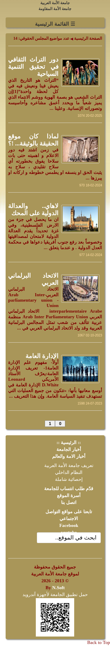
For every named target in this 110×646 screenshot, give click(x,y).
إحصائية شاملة (69, 479)
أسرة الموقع (69, 495)
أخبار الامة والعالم (68, 456)
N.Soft (58, 587)
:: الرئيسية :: (69, 442)
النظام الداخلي (68, 472)
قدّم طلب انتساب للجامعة (68, 488)
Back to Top (98, 642)
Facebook (68, 525)
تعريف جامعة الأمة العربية (68, 465)
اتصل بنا (68, 502)
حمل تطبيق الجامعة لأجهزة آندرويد (55, 594)
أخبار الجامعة (69, 449)
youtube (69, 532)
